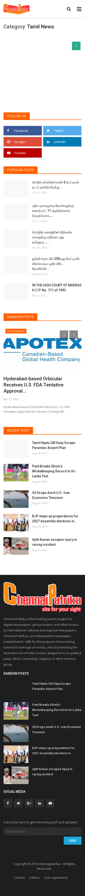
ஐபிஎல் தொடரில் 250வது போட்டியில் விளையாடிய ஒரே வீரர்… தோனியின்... (56, 264)
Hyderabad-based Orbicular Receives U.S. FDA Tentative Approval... (34, 385)
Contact (19, 877)
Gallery (34, 877)
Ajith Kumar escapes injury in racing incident (54, 542)
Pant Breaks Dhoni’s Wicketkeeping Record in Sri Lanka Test (54, 471)
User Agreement (56, 877)
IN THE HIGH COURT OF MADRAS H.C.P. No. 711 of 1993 (56, 287)
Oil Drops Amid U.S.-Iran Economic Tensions (51, 495)
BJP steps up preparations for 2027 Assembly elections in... (55, 518)
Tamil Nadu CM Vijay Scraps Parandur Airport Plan (53, 445)
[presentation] (64, 334)
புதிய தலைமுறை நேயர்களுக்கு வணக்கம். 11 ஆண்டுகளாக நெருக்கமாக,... (53, 210)
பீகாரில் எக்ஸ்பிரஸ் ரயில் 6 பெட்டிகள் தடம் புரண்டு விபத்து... (55, 184)
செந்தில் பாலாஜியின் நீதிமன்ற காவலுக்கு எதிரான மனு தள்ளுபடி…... (52, 237)
